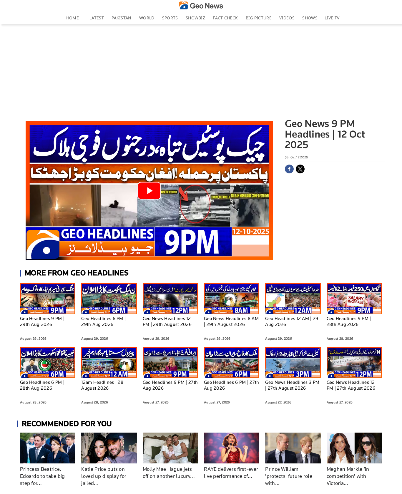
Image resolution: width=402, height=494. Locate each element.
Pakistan (121, 18)
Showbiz (195, 18)
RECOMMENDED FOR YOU (67, 423)
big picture (259, 18)
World (147, 18)
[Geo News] (201, 5)
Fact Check (225, 18)
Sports (170, 18)
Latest (96, 18)
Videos (287, 18)
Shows (310, 18)
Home (72, 18)
